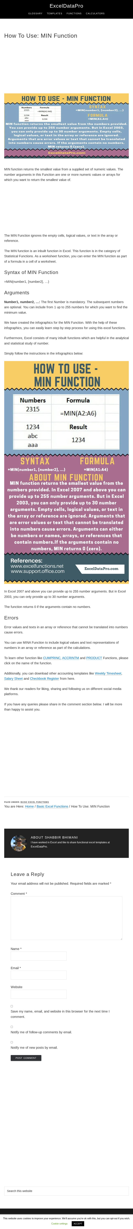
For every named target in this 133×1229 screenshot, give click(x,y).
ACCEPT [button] (78, 1224)
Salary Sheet (13, 678)
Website (16, 987)
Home (29, 806)
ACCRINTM (70, 658)
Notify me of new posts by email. (34, 1047)
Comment (19, 893)
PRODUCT (94, 658)
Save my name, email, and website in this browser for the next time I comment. (60, 1014)
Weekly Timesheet (108, 673)
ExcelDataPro (66, 6)
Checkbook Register (44, 678)
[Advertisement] (66, 66)
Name (16, 949)
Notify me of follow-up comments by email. (41, 1032)
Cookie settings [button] (59, 1223)
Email (16, 968)
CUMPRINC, (52, 658)
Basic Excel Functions (35, 802)
